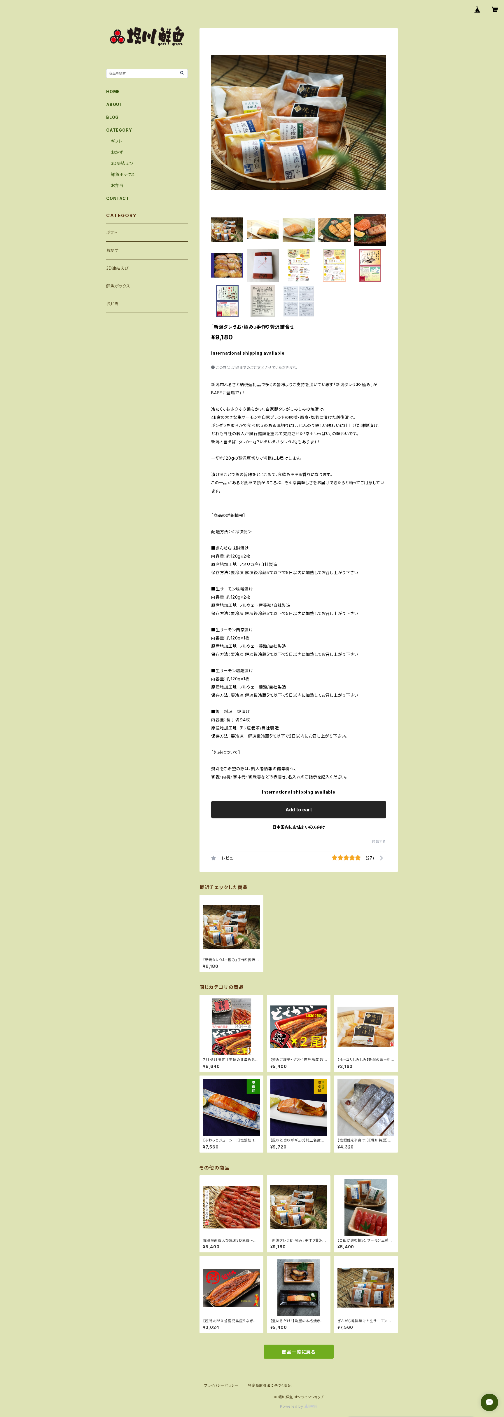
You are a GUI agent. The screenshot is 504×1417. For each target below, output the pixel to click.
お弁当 (117, 185)
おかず (117, 152)
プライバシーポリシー (221, 1385)
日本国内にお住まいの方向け (298, 827)
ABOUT (114, 104)
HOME (113, 91)
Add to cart (299, 810)
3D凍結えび (122, 163)
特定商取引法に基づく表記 (270, 1385)
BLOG (112, 117)
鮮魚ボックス (123, 174)
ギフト (116, 141)
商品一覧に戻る (299, 1352)
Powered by (292, 1406)
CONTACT (117, 198)
